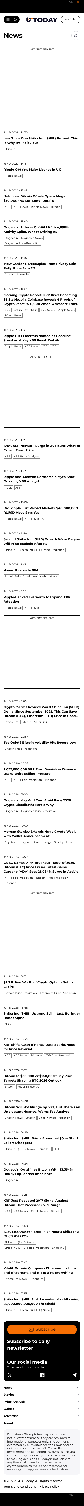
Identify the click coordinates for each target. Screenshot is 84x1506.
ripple (8, 487)
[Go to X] (10, 1375)
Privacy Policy (49, 1486)
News (8, 1387)
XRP (8, 206)
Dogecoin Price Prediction (22, 243)
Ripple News (13, 175)
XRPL (54, 346)
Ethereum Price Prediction (58, 993)
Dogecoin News (32, 238)
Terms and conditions (20, 1486)
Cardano (10, 883)
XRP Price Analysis (26, 456)
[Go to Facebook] (42, 1375)
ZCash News (13, 315)
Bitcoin (55, 206)
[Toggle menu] (12, 19)
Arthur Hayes (49, 576)
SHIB (57, 1149)
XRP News (21, 206)
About (8, 1423)
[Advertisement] (42, 83)
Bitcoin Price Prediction (21, 576)
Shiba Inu (11, 149)
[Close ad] (78, 2)
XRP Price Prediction (28, 779)
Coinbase (31, 310)
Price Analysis (14, 1401)
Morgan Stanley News (57, 842)
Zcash (18, 310)
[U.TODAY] (42, 19)
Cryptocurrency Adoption (22, 842)
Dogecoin (11, 238)
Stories (9, 1394)
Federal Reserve (28, 1086)
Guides (9, 1409)
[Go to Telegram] (74, 1375)
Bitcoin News (14, 1117)
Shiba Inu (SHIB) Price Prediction (42, 549)
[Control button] (75, 35)
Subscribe (46, 1329)
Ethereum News (16, 1278)
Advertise (11, 1416)
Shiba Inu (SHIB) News (20, 1149)
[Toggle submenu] (77, 1387)
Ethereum (11, 722)
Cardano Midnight (17, 274)
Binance (50, 779)
